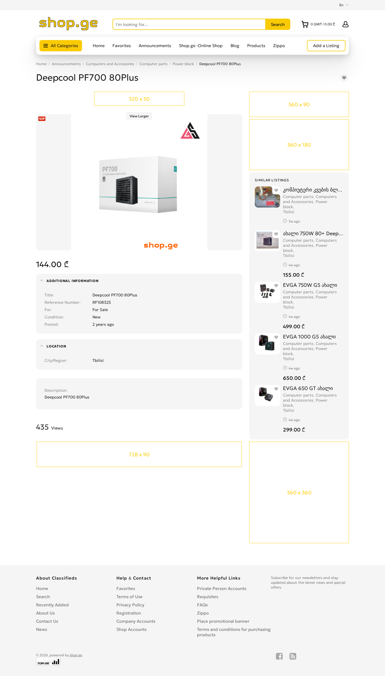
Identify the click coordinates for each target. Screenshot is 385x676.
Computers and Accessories (110, 63)
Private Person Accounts (221, 588)
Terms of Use (129, 596)
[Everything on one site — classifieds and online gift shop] (68, 29)
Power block (183, 63)
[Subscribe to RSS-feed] (292, 659)
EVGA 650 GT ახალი (308, 388)
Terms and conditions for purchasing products (234, 632)
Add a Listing (326, 45)
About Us (45, 613)
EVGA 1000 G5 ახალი (309, 336)
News (41, 629)
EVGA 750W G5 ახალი (310, 285)
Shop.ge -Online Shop (201, 45)
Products (256, 45)
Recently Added (52, 604)
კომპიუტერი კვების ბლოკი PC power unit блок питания (313, 189)
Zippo (279, 45)
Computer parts (153, 63)
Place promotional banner (223, 621)
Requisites (207, 596)
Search (43, 596)
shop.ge (76, 655)
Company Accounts (135, 621)
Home (99, 45)
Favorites (121, 45)
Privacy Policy (130, 604)
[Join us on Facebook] (279, 659)
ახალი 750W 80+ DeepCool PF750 (313, 233)
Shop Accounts (131, 629)
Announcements (155, 45)
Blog (235, 45)
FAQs (202, 604)
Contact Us (47, 621)
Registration (128, 613)
